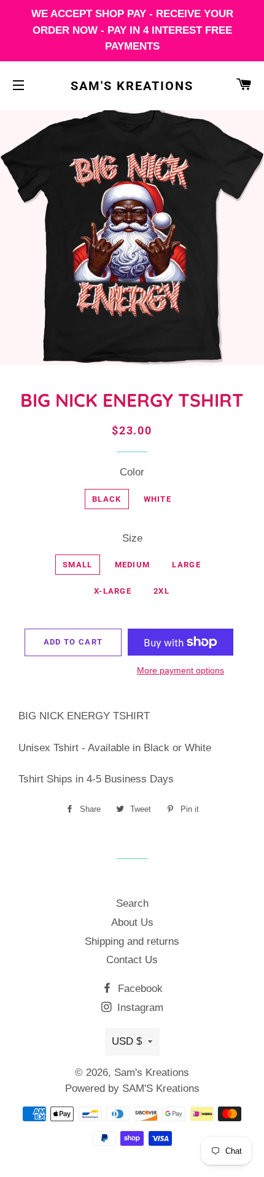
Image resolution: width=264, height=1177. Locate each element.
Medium (132, 564)
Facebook (139, 988)
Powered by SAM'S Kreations (132, 1088)
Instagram (138, 1007)
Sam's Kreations (132, 85)
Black (107, 499)
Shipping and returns (132, 941)
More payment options (180, 670)
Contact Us (132, 960)
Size (132, 538)
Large (186, 564)
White (158, 499)
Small (78, 564)
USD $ (127, 1041)
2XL (161, 591)
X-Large (112, 591)
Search (132, 903)
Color (132, 472)
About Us (132, 922)
